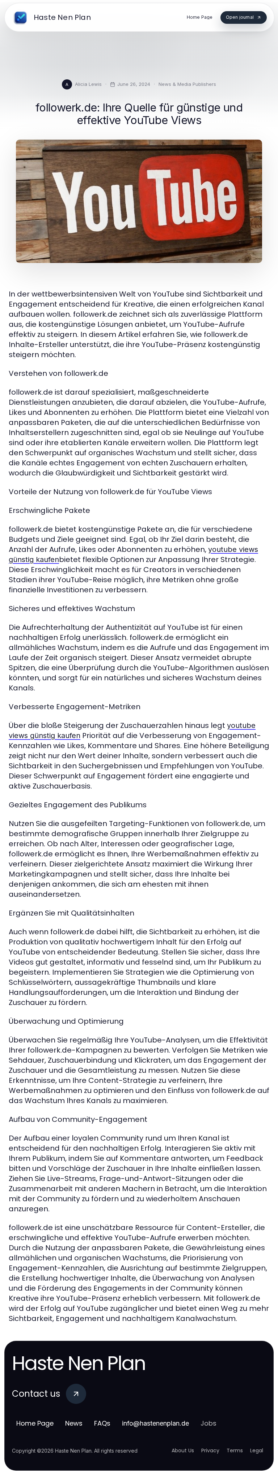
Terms (235, 1450)
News (74, 1423)
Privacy (210, 1450)
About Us (183, 1450)
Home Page (35, 1423)
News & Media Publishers (187, 84)
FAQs (102, 1423)
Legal (256, 1450)
